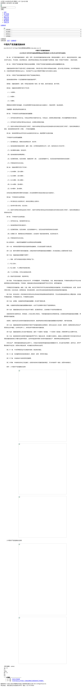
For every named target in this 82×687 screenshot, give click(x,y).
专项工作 (6, 22)
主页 (8, 40)
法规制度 (6, 19)
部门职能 (6, 14)
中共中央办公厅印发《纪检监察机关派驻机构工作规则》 (28, 680)
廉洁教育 (6, 20)
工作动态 (6, 15)
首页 (5, 12)
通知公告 (6, 17)
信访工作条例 (16, 679)
